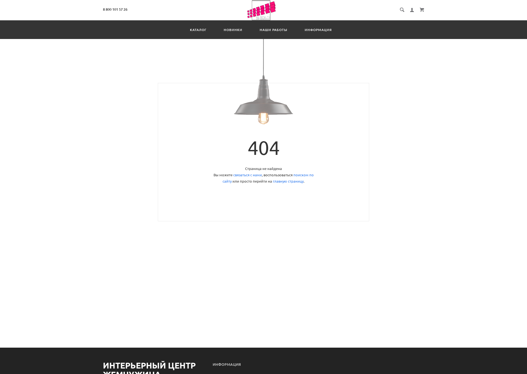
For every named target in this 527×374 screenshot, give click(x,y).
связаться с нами (247, 175)
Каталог (198, 30)
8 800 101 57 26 (115, 9)
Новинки (233, 30)
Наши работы (273, 30)
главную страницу (288, 181)
